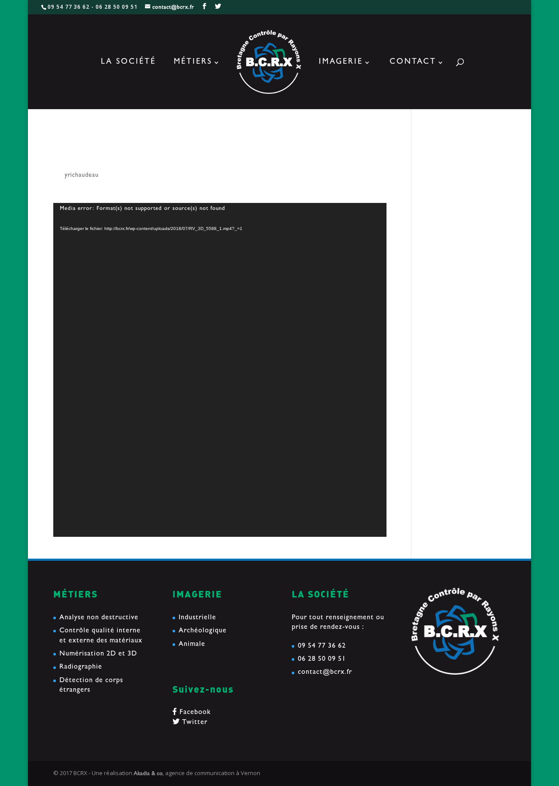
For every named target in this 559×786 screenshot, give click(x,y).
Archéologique (203, 631)
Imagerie (341, 62)
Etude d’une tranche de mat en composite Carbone (462, 212)
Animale (192, 644)
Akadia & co (148, 774)
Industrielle (197, 617)
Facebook (194, 712)
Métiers (193, 62)
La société (128, 62)
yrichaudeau (82, 175)
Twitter (193, 722)
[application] (219, 370)
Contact (413, 62)
